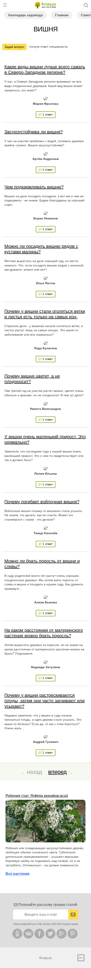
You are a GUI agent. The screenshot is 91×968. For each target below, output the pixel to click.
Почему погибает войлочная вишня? (41, 501)
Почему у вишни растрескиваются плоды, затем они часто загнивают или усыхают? (44, 701)
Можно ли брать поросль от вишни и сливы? (42, 564)
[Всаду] (45, 5)
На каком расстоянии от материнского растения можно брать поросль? (43, 633)
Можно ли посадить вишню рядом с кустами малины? (41, 249)
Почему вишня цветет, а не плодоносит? (32, 379)
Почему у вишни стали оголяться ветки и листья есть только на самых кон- (44, 314)
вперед (57, 772)
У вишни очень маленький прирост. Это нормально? (45, 439)
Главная (61, 15)
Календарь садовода (25, 15)
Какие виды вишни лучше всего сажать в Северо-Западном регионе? (44, 69)
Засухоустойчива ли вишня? (33, 131)
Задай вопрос (14, 47)
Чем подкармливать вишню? (34, 187)
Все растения (17, 874)
